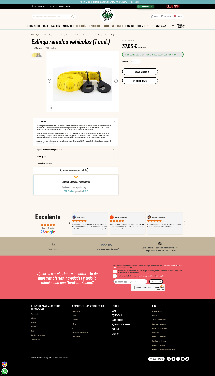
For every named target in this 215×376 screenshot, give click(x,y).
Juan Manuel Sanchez (83, 217)
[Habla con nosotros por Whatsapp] (4, 371)
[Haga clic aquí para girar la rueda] (5, 364)
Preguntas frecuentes (46, 163)
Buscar (72, 16)
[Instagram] (169, 359)
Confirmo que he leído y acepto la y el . (140, 276)
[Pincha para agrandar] (50, 108)
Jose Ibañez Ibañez (157, 217)
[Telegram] (173, 359)
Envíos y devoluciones (46, 156)
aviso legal (159, 276)
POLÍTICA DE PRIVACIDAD (170, 266)
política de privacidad (146, 276)
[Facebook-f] (178, 359)
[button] (37, 6)
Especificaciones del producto (49, 149)
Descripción (41, 121)
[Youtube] (183, 359)
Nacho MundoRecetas (121, 217)
